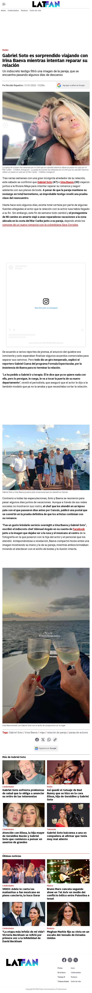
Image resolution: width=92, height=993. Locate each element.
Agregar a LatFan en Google (71, 85)
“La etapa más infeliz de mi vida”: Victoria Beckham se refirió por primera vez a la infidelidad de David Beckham (23, 936)
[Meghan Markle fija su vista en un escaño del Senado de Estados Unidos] (68, 914)
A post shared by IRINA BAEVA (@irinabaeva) (46, 343)
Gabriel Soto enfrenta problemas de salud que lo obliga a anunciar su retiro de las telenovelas (23, 793)
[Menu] (5, 4)
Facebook (79, 529)
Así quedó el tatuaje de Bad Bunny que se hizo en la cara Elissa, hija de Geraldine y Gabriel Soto (68, 794)
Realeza (24, 10)
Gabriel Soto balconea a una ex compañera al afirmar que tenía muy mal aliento (67, 836)
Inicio (3, 10)
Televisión (51, 829)
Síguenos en (47, 748)
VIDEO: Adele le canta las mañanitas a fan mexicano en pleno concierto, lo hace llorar (21, 892)
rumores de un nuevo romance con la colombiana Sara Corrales (40, 224)
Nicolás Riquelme (14, 85)
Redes (5, 50)
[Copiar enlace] (55, 739)
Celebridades (13, 10)
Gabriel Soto (44, 182)
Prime (64, 968)
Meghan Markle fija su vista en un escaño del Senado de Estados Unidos (68, 935)
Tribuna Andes (64, 981)
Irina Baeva (67, 182)
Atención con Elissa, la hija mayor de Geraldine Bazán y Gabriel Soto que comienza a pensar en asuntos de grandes (23, 837)
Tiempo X (64, 977)
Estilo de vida (35, 10)
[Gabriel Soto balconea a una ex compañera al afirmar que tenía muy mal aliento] (68, 815)
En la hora (64, 972)
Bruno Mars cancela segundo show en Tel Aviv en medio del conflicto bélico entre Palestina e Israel (68, 893)
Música (50, 886)
